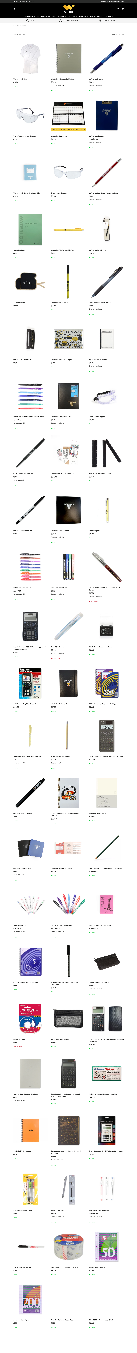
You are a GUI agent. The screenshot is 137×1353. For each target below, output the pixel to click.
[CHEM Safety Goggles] (106, 396)
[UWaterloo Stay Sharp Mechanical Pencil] (106, 172)
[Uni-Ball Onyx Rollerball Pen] (30, 453)
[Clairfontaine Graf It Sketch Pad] (106, 904)
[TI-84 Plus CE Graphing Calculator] (30, 683)
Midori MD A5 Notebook (97, 813)
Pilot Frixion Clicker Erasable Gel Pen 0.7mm (29, 417)
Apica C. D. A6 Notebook (98, 360)
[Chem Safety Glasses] (68, 172)
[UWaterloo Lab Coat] (30, 58)
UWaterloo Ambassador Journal (62, 704)
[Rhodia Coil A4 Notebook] (30, 1130)
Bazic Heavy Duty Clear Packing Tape (64, 1267)
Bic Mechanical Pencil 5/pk (22, 1210)
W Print (103, 1)
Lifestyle (82, 16)
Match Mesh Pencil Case (60, 1039)
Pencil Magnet (94, 531)
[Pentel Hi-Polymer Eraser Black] (68, 1299)
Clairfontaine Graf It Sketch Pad (100, 925)
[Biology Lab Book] (30, 229)
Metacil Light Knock (58, 1210)
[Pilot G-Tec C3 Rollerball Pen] (106, 1189)
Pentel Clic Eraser (57, 647)
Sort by (15, 34)
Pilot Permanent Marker (59, 588)
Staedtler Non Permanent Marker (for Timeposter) (64, 983)
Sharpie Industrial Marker (22, 1267)
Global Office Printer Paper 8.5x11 (101, 1320)
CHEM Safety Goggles (97, 417)
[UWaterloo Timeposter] (68, 115)
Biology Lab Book (19, 250)
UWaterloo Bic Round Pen (60, 303)
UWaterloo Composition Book (61, 417)
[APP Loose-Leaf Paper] (106, 1246)
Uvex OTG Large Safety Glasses (24, 136)
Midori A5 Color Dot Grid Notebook (25, 1094)
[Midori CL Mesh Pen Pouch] (106, 961)
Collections (29, 16)
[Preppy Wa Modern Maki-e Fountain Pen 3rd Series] (106, 567)
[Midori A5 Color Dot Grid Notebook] (30, 1073)
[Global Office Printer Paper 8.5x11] (106, 1299)
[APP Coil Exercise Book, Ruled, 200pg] (106, 683)
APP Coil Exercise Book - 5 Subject (25, 982)
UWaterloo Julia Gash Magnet (61, 360)
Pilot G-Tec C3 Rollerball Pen (99, 1210)
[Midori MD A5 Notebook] (106, 793)
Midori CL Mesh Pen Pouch (99, 982)
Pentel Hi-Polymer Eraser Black (62, 1320)
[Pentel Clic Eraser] (68, 626)
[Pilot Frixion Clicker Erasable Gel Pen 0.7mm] (30, 396)
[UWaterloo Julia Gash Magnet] (68, 339)
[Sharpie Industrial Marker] (30, 1246)
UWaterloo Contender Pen (22, 531)
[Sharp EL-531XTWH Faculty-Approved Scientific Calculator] (106, 1018)
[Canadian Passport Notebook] (68, 847)
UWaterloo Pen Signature (98, 250)
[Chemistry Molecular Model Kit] (68, 453)
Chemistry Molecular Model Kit (62, 474)
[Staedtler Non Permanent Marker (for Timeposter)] (68, 961)
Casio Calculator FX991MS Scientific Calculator (106, 756)
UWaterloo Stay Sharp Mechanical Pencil (104, 193)
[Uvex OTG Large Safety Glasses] (30, 115)
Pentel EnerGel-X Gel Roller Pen (100, 303)
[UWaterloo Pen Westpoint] (30, 339)
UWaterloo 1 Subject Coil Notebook (63, 79)
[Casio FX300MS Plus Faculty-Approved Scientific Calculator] (68, 1073)
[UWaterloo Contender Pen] (30, 510)
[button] (123, 9)
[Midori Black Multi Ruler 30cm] (106, 453)
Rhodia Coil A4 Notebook (22, 1151)
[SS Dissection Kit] (30, 282)
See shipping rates (37, 1)
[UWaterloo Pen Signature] (106, 229)
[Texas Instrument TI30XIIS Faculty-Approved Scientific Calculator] (30, 626)
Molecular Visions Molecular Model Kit (103, 1094)
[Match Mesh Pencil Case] (68, 1018)
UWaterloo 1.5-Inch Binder (22, 868)
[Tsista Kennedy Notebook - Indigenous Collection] (68, 793)
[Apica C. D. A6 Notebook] (106, 339)
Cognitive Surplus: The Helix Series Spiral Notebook (66, 1152)
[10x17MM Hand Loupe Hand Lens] (106, 626)
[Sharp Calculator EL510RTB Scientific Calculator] (106, 1130)
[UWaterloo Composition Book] (68, 396)
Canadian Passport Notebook (61, 868)
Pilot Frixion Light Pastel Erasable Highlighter (29, 756)
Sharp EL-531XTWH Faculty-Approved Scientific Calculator (106, 1040)
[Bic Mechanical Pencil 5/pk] (30, 1189)
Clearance (109, 16)
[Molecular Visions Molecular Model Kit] (106, 1073)
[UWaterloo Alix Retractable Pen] (68, 229)
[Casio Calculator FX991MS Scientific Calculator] (106, 736)
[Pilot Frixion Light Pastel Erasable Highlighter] (30, 736)
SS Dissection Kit (19, 303)
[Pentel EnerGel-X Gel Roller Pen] (106, 282)
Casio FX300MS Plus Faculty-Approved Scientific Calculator (65, 1095)
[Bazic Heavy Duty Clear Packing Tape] (68, 1246)
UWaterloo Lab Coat (20, 79)
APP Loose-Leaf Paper (97, 1267)
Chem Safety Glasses (59, 193)
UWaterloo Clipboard (96, 136)
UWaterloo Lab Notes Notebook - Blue (27, 193)
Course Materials (43, 16)
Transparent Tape (19, 1039)
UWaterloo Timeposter (59, 136)
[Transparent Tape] (30, 1018)
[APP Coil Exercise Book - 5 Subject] (30, 961)
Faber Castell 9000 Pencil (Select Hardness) (105, 868)
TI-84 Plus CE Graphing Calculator (25, 704)
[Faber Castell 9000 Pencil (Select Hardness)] (106, 847)
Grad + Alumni (95, 16)
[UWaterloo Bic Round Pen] (68, 282)
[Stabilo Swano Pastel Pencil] (68, 736)
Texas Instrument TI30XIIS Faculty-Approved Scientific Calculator (29, 648)
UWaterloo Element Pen (97, 79)
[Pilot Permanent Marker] (68, 567)
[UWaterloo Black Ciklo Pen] (30, 793)
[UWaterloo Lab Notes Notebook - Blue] (30, 172)
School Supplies (58, 16)
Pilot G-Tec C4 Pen (19, 925)
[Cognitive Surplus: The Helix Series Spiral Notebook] (68, 1130)
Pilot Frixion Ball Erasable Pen (61, 925)
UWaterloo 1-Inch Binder (60, 531)
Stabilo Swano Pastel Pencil (61, 756)
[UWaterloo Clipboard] (106, 115)
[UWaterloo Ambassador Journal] (68, 683)
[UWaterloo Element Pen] (106, 58)
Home (14, 25)
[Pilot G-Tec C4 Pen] (30, 904)
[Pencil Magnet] (106, 510)
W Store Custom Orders (116, 1)
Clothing (71, 16)
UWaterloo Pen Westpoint (22, 360)
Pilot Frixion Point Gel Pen (22, 588)
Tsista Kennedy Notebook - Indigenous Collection (65, 814)
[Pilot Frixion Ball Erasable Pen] (68, 904)
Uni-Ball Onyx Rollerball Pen (23, 474)
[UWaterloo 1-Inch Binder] (68, 510)
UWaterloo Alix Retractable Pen (62, 250)
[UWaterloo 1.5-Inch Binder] (30, 847)
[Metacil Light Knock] (68, 1189)
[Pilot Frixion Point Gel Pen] (30, 567)
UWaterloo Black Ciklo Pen (22, 813)
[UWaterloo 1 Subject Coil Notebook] (68, 58)
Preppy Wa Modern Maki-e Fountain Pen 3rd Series (105, 589)
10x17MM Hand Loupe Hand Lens (101, 647)
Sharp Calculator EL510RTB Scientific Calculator (106, 1151)
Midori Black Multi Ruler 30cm (100, 474)
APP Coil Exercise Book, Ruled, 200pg (102, 704)
